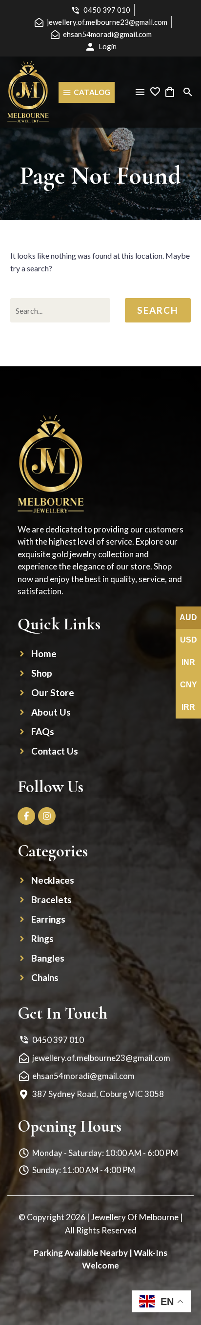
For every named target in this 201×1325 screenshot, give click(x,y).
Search (158, 310)
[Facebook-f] (26, 816)
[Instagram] (47, 816)
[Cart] (170, 92)
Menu (140, 92)
